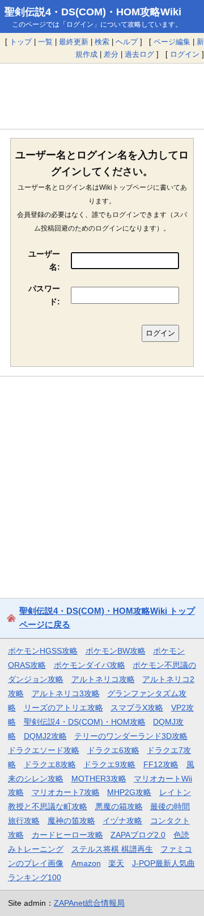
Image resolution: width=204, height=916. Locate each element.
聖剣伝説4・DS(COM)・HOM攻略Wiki (93, 12)
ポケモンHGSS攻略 (43, 650)
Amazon (86, 863)
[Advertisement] (102, 96)
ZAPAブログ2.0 (137, 834)
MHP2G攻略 (129, 792)
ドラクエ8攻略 (50, 764)
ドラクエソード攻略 (43, 750)
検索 (102, 41)
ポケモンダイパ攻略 (89, 665)
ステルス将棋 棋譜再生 (112, 849)
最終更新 (73, 41)
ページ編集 (172, 41)
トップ (21, 41)
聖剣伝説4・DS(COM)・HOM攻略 (85, 721)
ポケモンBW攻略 (116, 650)
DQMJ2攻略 (45, 736)
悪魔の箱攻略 (119, 806)
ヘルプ (127, 41)
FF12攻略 (160, 764)
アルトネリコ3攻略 (66, 693)
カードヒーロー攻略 (67, 834)
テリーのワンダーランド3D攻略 (131, 736)
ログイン (184, 54)
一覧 (45, 41)
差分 (111, 54)
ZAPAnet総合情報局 (89, 902)
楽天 (116, 863)
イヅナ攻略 (122, 820)
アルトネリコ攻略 (103, 679)
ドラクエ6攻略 (113, 750)
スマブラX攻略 (136, 707)
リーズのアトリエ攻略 (63, 707)
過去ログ (139, 54)
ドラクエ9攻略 (109, 764)
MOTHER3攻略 (98, 778)
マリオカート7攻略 (66, 792)
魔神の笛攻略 (71, 820)
